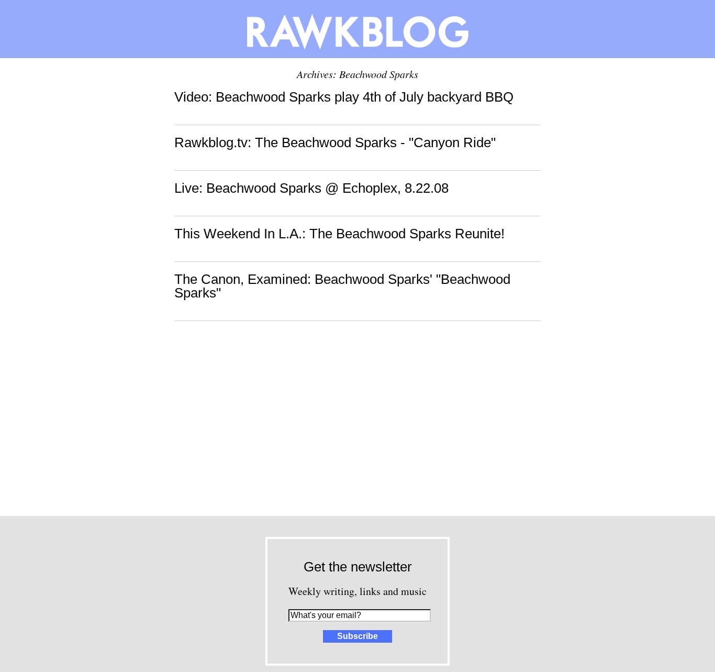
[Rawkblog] (357, 29)
